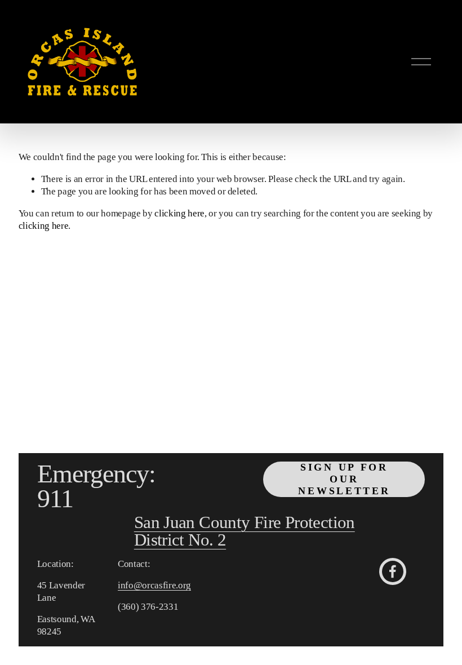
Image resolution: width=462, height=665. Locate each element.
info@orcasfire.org (154, 585)
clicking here (179, 213)
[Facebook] (392, 571)
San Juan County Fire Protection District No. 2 (244, 532)
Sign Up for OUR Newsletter (344, 479)
